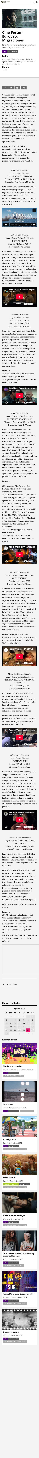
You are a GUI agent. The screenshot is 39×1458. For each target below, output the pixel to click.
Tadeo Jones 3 (9, 1177)
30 (32, 1030)
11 (11, 1023)
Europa (15, 985)
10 (6, 1023)
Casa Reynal (8, 1104)
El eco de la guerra (11, 1332)
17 (6, 1027)
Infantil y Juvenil (11, 1184)
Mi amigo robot (9, 1139)
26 (15, 1030)
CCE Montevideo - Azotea (14, 1076)
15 (28, 1023)
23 (32, 1027)
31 (6, 1033)
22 (28, 1027)
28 (24, 1030)
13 (19, 1023)
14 (24, 1023)
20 (19, 1027)
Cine (4, 51)
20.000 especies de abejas (14, 1215)
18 (11, 1027)
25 (11, 1030)
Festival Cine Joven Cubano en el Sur (18, 1294)
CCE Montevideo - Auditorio (15, 1149)
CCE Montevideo (26, 1111)
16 (32, 1023)
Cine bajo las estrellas (12, 1066)
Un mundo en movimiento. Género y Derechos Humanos (18, 1254)
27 (19, 1030)
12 (15, 1023)
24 (6, 1030)
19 (15, 1027)
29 (28, 1030)
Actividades (13, 51)
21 (24, 1027)
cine (4, 985)
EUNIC (5, 146)
